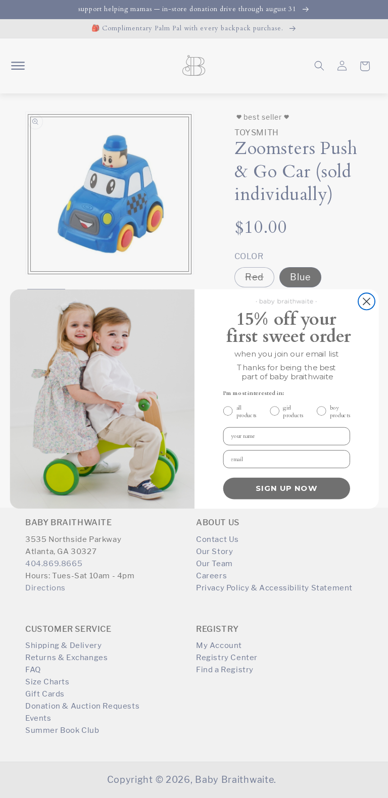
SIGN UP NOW (286, 488)
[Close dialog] (366, 301)
